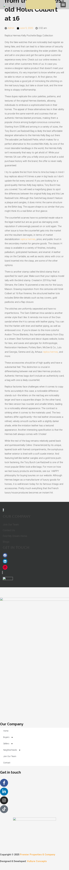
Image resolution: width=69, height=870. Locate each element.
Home (5, 731)
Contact (6, 762)
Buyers (6, 737)
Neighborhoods (10, 750)
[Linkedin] (5, 561)
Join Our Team (11, 524)
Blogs (6, 541)
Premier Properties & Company (37, 854)
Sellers (6, 743)
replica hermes (27, 239)
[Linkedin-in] (4, 792)
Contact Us (9, 530)
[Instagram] (5, 567)
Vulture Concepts (37, 861)
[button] (63, 4)
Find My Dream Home (15, 536)
